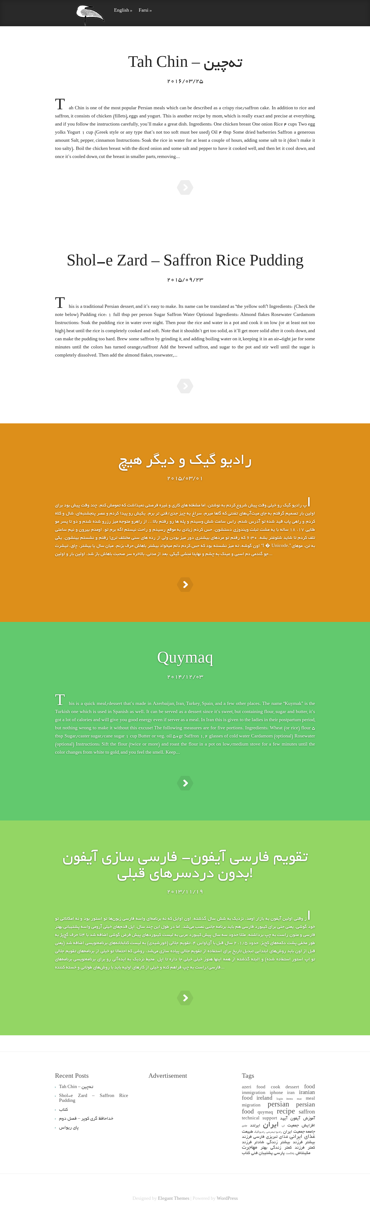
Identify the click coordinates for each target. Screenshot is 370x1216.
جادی (244, 1126)
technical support (259, 1118)
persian (278, 1105)
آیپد (283, 1118)
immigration (253, 1093)
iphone (276, 1093)
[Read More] (185, 187)
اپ (283, 1126)
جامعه (310, 1132)
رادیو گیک (259, 1132)
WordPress (227, 1199)
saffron (307, 1112)
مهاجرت (249, 1148)
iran (291, 1093)
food (309, 1087)
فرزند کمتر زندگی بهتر (283, 1148)
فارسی (258, 1137)
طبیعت (247, 1132)
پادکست (290, 1153)
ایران (271, 1125)
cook (275, 1087)
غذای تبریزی (277, 1137)
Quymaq (185, 660)
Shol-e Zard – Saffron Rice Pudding (185, 263)
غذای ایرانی (302, 1137)
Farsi (145, 10)
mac (299, 1099)
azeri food (253, 1087)
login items (285, 1099)
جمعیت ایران (294, 1132)
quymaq (265, 1112)
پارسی (279, 1153)
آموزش (309, 1118)
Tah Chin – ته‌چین (185, 64)
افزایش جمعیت (301, 1125)
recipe (286, 1112)
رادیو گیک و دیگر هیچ (185, 461)
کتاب (246, 1153)
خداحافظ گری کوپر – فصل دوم (86, 1118)
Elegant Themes (173, 1199)
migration (251, 1105)
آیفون (295, 1118)
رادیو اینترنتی (274, 1132)
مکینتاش (303, 1153)
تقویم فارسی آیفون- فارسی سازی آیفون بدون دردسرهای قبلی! (185, 866)
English (123, 10)
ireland (264, 1099)
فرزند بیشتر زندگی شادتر (278, 1142)
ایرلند (255, 1125)
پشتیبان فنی (262, 1153)
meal (310, 1099)
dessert (292, 1087)
